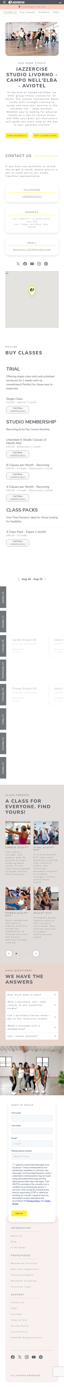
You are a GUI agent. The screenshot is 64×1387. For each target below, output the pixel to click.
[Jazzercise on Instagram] (27, 1357)
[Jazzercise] (18, 2)
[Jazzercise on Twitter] (20, 1357)
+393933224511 (32, 196)
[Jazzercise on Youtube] (34, 1357)
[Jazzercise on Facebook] (13, 1357)
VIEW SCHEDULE (16, 135)
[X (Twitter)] (18, 263)
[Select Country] (60, 2)
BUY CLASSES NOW (45, 135)
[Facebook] (25, 264)
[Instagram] (39, 264)
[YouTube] (32, 264)
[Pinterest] (46, 264)
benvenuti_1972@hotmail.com (32, 249)
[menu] (4, 2)
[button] (32, 292)
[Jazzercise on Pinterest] (41, 1357)
